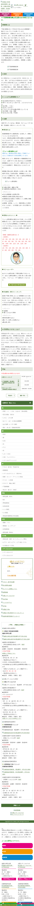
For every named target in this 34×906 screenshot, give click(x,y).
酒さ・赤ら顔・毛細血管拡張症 (11, 427)
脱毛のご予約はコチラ (25, 879)
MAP (23, 644)
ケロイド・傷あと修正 (9, 483)
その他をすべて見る (8, 545)
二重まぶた (11, 566)
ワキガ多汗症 (11, 575)
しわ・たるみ (6, 454)
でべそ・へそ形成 (8, 480)
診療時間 (5, 14)
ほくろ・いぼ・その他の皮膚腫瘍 (12, 421)
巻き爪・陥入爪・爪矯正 (10, 489)
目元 (4, 434)
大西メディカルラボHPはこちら (11, 718)
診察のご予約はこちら (8, 653)
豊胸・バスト (6, 522)
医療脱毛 (5, 470)
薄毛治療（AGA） (8, 496)
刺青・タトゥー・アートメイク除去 (13, 476)
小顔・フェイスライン (9, 457)
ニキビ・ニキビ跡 (8, 417)
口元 (4, 440)
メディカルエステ (8, 552)
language (11, 6)
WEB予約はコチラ (8, 879)
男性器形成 (6, 503)
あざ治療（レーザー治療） (10, 424)
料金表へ (10, 395)
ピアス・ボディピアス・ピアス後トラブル (14, 542)
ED (4, 499)
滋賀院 (4, 845)
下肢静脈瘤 (6, 486)
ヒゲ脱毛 (5, 512)
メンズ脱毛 (6, 509)
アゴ (4, 447)
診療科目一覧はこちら (9, 403)
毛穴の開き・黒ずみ (8, 414)
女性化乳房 (6, 506)
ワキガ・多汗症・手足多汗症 (11, 467)
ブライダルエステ (8, 555)
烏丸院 (4, 851)
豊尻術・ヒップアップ (9, 526)
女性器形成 (6, 529)
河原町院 (4, 857)
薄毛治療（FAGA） (8, 532)
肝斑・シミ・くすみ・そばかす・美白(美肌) (15, 411)
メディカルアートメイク (10, 460)
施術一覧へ (23, 395)
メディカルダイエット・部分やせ (12, 473)
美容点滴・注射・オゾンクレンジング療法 (14, 539)
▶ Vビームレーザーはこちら (17, 284)
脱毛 (8, 571)
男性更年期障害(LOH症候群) (11, 516)
